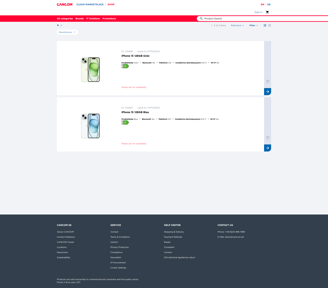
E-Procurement (118, 262)
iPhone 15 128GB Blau (135, 112)
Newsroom (62, 252)
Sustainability (63, 257)
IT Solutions (93, 18)
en (262, 4)
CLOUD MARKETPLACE (90, 4)
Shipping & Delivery (174, 232)
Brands (79, 18)
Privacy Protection (119, 247)
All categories (65, 18)
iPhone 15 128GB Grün (135, 55)
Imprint (114, 242)
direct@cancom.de (234, 237)
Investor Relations (66, 237)
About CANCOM (65, 232)
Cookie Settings (118, 267)
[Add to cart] (268, 81)
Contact (114, 232)
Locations (62, 247)
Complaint (169, 247)
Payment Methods (173, 237)
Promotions (109, 18)
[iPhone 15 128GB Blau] (90, 124)
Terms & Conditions (120, 237)
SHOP (111, 4)
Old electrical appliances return (179, 257)
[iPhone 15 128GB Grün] (90, 68)
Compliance (116, 252)
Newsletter (115, 257)
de (269, 4)
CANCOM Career (65, 242)
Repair (167, 242)
